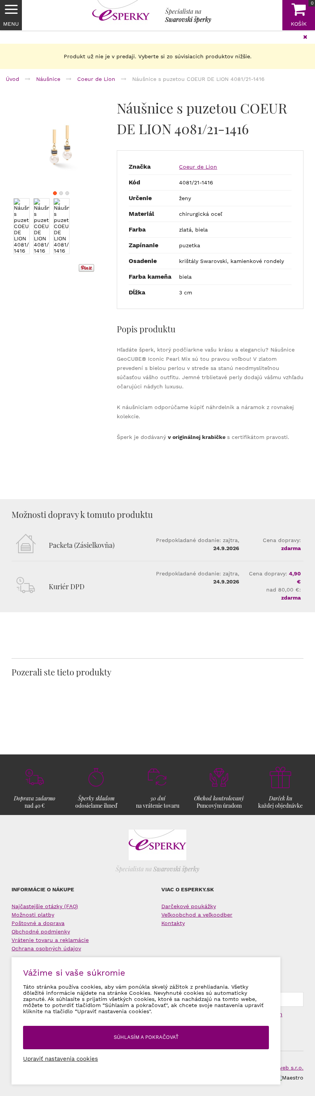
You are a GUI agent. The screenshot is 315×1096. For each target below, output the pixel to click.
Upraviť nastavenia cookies (60, 1058)
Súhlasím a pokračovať (146, 1037)
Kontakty (173, 923)
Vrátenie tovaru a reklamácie (50, 940)
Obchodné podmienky (41, 931)
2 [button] (61, 193)
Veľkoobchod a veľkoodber (196, 915)
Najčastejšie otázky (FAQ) (45, 906)
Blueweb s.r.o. (284, 1068)
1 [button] (55, 193)
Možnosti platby (33, 915)
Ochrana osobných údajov (46, 948)
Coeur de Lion (198, 167)
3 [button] (67, 193)
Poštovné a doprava (38, 923)
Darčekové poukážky (188, 906)
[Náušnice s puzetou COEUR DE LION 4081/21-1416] (61, 146)
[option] (61, 146)
